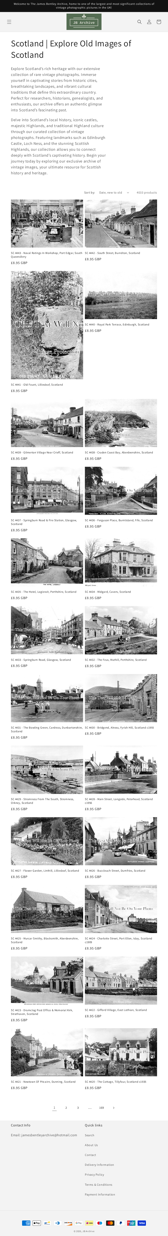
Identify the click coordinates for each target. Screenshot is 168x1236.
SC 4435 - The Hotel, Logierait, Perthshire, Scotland (43, 592)
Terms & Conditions (98, 1185)
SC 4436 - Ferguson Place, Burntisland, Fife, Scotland (119, 520)
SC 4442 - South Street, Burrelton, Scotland (112, 253)
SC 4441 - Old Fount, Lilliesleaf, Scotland (37, 384)
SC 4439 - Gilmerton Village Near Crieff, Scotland (42, 452)
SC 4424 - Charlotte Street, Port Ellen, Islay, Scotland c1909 (118, 940)
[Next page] (113, 1108)
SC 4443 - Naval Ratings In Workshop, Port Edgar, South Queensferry (46, 255)
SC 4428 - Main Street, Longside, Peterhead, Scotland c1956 (119, 801)
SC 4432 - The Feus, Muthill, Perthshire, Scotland (116, 660)
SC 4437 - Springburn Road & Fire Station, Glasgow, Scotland (44, 522)
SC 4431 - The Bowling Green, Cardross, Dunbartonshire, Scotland (47, 729)
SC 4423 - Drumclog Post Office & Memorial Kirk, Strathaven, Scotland (42, 1012)
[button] (9, 22)
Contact (90, 1155)
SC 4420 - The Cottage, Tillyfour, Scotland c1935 (115, 1082)
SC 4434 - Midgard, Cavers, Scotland (108, 592)
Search (89, 1135)
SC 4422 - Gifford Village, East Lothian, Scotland (116, 1010)
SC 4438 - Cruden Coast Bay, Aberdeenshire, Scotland (119, 452)
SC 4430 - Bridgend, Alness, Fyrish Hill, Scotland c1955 (119, 727)
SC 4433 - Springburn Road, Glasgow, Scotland (41, 660)
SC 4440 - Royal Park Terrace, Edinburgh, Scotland (117, 324)
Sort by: (89, 192)
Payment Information (100, 1194)
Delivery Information (99, 1165)
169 (101, 1108)
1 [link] (54, 1107)
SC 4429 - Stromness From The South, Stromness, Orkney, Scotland (42, 801)
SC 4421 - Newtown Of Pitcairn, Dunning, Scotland (43, 1082)
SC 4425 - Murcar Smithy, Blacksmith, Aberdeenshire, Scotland (45, 940)
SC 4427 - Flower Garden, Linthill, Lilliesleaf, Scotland (45, 870)
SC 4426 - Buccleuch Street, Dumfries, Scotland (115, 870)
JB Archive (88, 1231)
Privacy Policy (94, 1175)
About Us (91, 1145)
